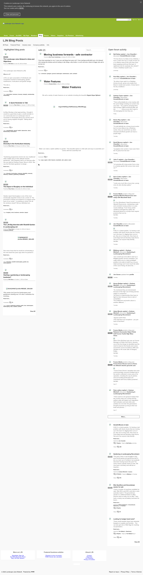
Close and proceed (12, 14)
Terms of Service (136, 572)
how (25, 305)
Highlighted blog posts (14, 49)
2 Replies (118, 533)
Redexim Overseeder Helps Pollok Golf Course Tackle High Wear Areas (124, 333)
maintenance (66, 73)
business (15, 94)
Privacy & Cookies (89, 559)
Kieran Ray (117, 120)
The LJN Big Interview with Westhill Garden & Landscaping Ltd (19, 225)
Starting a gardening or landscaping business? (16, 276)
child (49, 160)
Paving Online (52, 84)
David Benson (118, 142)
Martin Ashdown (123, 504)
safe (71, 73)
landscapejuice (7, 262)
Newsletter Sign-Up (18, 555)
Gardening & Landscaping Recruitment (126, 454)
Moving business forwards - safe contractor (68, 54)
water (69, 160)
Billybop (116, 250)
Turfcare (123, 505)
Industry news (26, 45)
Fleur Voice (17, 105)
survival (19, 306)
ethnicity (5, 174)
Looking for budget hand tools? (124, 519)
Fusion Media (117, 194)
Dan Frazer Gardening (54, 57)
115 (120, 537)
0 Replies (118, 508)
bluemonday (6, 131)
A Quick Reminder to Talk (18, 103)
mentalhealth (9, 130)
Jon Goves (117, 274)
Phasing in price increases (54, 555)
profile (132, 274)
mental (15, 130)
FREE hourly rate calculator (53, 557)
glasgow (49, 73)
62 (120, 511)
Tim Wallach (122, 531)
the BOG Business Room (18, 557)
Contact (89, 555)
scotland (75, 73)
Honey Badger (118, 283)
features (53, 160)
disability (25, 173)
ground (54, 73)
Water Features (52, 81)
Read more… (41, 66)
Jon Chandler (131, 54)
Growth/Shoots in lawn (127, 56)
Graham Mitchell (123, 471)
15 (12, 302)
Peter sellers (117, 390)
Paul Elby (116, 76)
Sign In (139, 19)
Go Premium (89, 558)
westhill (14, 261)
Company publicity (38, 45)
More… (123, 416)
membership (31, 94)
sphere (66, 160)
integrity (25, 94)
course (8, 305)
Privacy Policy (125, 572)
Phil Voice (10, 63)
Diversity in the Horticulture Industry (16, 144)
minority (30, 173)
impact (26, 212)
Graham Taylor (118, 95)
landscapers (30, 305)
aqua (42, 160)
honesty (20, 94)
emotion (22, 212)
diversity (8, 173)
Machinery (116, 505)
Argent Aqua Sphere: (94, 95)
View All (32, 311)
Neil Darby (116, 54)
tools (12, 212)
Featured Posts (15, 45)
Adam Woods (117, 311)
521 (120, 477)
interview (8, 261)
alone (29, 130)
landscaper (59, 73)
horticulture (13, 131)
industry (20, 173)
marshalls (58, 160)
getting (18, 305)
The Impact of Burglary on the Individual (18, 186)
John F (115, 159)
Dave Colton (117, 176)
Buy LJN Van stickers (17, 558)
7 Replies (118, 443)
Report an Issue (114, 572)
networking (6, 95)
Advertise (89, 557)
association (9, 94)
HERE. (21, 8)
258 (120, 446)
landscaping (19, 261)
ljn (28, 261)
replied (123, 54)
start (11, 306)
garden (25, 261)
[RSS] (39, 164)
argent (46, 160)
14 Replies (118, 474)
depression (24, 130)
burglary (8, 212)
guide (22, 305)
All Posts (5, 45)
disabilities (22, 174)
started (15, 306)
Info (48, 45)
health (19, 130)
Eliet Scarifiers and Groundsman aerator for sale (124, 486)
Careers (130, 471)
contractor (43, 73)
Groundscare (131, 504)
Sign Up (134, 19)
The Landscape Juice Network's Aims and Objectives (18, 60)
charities (10, 174)
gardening (16, 174)
